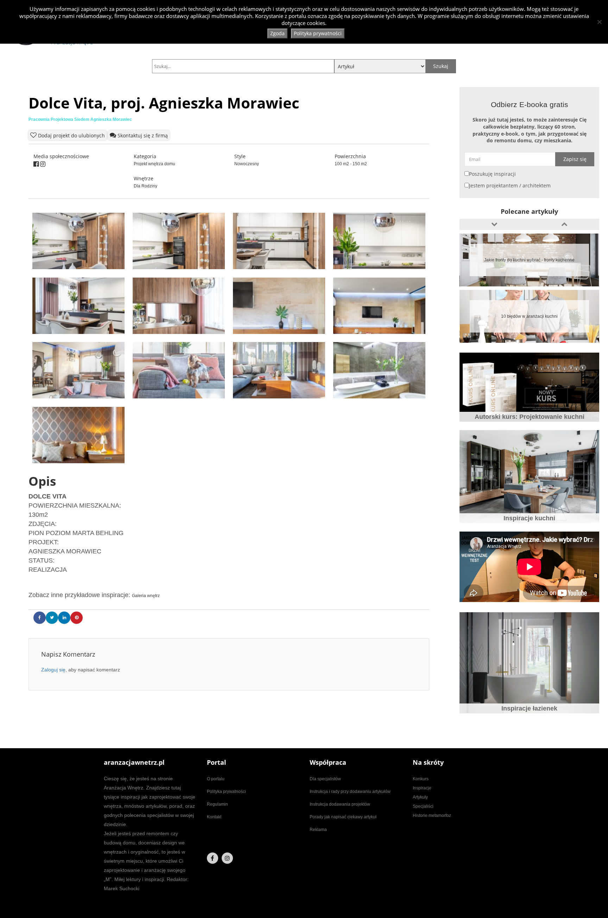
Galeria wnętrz (146, 595)
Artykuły (420, 797)
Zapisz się (575, 159)
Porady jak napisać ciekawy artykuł (343, 816)
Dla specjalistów (325, 778)
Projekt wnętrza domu (154, 163)
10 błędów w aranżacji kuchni (529, 260)
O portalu (215, 778)
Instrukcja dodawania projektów (340, 804)
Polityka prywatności (226, 791)
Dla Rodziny (145, 186)
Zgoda (277, 33)
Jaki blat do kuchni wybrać (529, 316)
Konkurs (421, 778)
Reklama (318, 829)
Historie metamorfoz (432, 815)
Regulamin (217, 804)
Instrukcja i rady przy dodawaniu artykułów (350, 791)
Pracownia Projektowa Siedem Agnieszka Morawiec (80, 119)
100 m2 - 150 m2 (351, 163)
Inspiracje (422, 788)
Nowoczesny (246, 163)
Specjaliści (423, 806)
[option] (529, 260)
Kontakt (214, 816)
